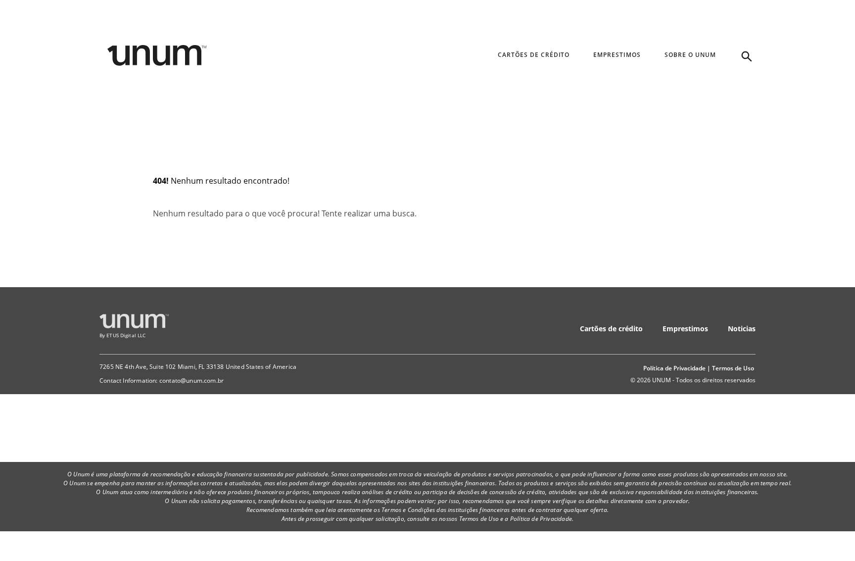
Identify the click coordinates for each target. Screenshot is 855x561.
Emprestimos (685, 328)
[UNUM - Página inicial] (156, 55)
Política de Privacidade (674, 368)
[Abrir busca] (746, 55)
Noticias (742, 328)
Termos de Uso (733, 368)
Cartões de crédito (611, 328)
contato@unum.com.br (191, 380)
